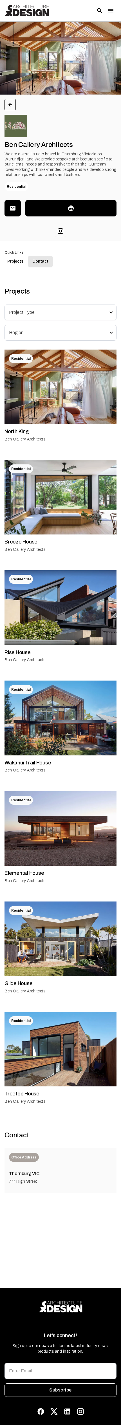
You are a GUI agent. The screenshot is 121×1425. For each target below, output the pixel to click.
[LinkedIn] (67, 1411)
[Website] (70, 208)
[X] (54, 1411)
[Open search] (99, 10)
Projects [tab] (15, 261)
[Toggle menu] (110, 10)
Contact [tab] (40, 261)
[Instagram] (60, 231)
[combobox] (57, 312)
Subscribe (60, 1390)
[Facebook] (41, 1411)
